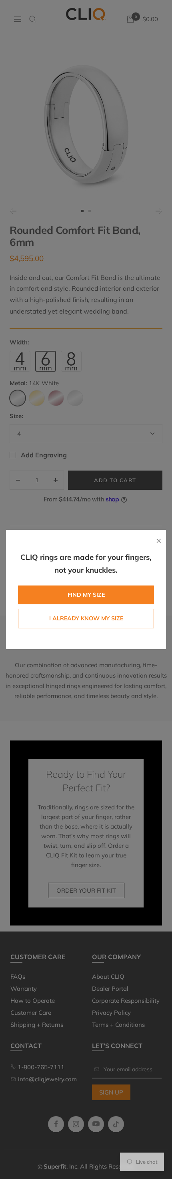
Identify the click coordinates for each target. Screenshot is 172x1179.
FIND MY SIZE (86, 594)
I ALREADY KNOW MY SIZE (86, 618)
